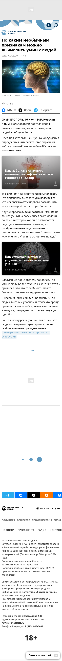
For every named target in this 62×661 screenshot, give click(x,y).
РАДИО (42, 530)
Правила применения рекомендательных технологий (26, 573)
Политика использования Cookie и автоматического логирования (22, 563)
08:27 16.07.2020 (10, 56)
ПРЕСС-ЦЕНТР (26, 530)
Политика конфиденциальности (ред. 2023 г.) (28, 568)
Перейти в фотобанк (30, 95)
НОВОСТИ (8, 530)
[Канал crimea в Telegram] (8, 495)
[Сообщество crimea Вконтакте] (21, 495)
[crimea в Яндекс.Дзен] (33, 495)
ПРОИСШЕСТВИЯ (42, 520)
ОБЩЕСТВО (23, 520)
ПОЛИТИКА (8, 520)
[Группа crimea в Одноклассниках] (46, 495)
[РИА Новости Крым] (13, 32)
